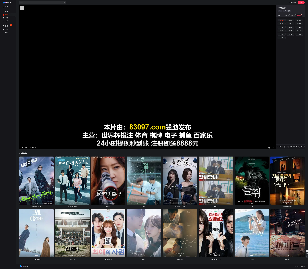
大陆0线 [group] (287, 15)
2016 (279, 11)
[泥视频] (7, 3)
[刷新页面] (307, 251)
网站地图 (303, 266)
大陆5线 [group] (293, 15)
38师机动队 (282, 8)
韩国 (285, 11)
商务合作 (297, 266)
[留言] (307, 256)
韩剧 (289, 11)
